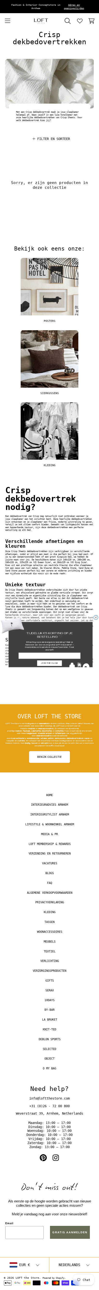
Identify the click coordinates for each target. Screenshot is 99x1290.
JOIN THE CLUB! (49, 663)
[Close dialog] (96, 617)
